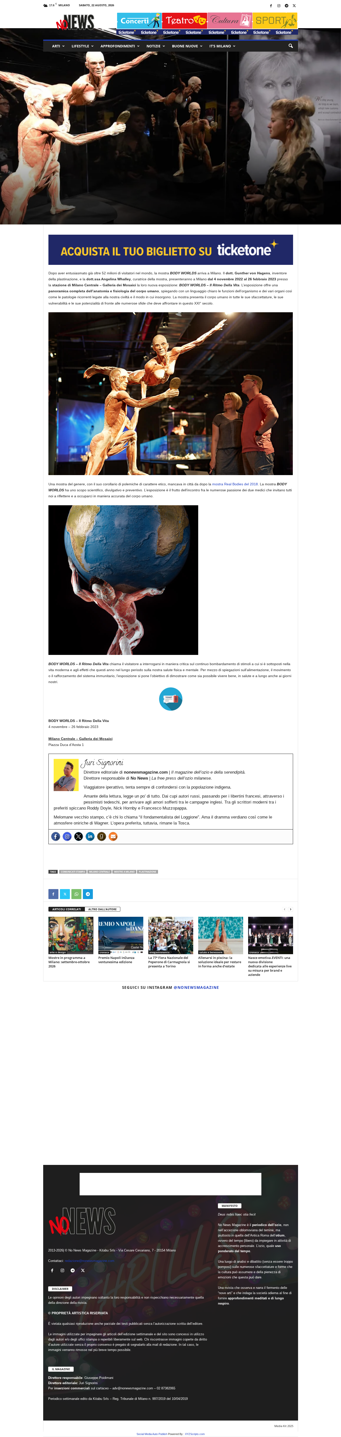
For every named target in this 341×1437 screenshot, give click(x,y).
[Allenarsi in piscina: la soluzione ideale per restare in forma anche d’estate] (220, 935)
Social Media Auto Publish (152, 1434)
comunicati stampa (73, 871)
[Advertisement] (170, 856)
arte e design (68, 166)
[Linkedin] (90, 836)
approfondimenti (118, 46)
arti (56, 46)
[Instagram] (279, 6)
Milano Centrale (99, 871)
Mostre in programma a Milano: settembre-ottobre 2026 (69, 961)
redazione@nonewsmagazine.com (89, 1261)
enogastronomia (160, 952)
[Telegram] (287, 6)
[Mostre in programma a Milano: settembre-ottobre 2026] (70, 935)
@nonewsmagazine (196, 987)
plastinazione (147, 871)
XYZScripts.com (195, 1434)
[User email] (113, 836)
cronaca (104, 952)
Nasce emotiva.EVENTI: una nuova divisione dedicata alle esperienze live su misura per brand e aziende (270, 966)
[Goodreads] (101, 836)
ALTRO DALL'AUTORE (102, 909)
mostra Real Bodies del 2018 (235, 484)
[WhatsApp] (76, 894)
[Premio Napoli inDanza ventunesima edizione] (120, 935)
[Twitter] (78, 836)
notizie (154, 46)
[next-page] (290, 909)
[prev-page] (284, 909)
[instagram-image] (85, 1035)
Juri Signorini (60, 200)
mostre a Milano (124, 871)
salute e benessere (210, 952)
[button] (290, 46)
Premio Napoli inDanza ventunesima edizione (116, 959)
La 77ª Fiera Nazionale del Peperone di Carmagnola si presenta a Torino (169, 961)
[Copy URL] (99, 894)
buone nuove (185, 46)
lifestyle (80, 46)
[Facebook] (271, 6)
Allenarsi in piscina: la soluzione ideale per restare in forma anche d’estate (219, 961)
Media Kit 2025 (283, 1426)
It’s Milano (220, 46)
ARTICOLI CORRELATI (66, 909)
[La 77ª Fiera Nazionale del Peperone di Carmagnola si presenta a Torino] (170, 935)
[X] (294, 6)
